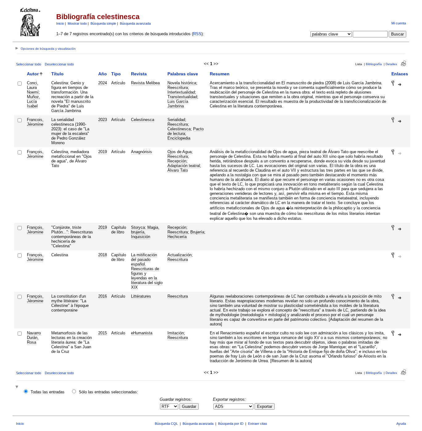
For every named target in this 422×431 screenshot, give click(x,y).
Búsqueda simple (103, 23)
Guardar (189, 406)
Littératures (141, 296)
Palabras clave (182, 73)
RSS (197, 33)
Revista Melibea (145, 83)
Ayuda (401, 423)
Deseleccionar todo (59, 64)
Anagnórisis (141, 151)
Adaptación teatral (183, 165)
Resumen (220, 73)
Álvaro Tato (177, 170)
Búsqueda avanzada (135, 23)
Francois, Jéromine (35, 122)
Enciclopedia (178, 138)
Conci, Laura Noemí (33, 87)
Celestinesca (142, 119)
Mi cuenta (398, 23)
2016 (102, 296)
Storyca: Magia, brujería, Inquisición (145, 232)
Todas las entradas (48, 392)
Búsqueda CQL (166, 423)
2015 (102, 333)
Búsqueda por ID (230, 423)
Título (57, 73)
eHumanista (141, 333)
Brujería (197, 232)
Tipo (116, 73)
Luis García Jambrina (177, 103)
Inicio (60, 23)
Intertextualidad (181, 92)
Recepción (176, 161)
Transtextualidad (182, 96)
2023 (102, 119)
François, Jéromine (35, 154)
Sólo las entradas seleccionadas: (108, 392)
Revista (139, 73)
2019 (102, 151)
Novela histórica (181, 83)
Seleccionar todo (28, 64)
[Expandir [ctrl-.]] (17, 387)
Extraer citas (257, 423)
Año (102, 73)
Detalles (391, 64)
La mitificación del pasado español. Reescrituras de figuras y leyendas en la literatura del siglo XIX (146, 271)
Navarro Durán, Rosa (34, 338)
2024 (102, 83)
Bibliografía (374, 64)
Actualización (179, 255)
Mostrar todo (77, 23)
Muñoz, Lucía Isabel (33, 101)
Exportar (264, 406)
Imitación (175, 333)
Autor (33, 73)
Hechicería (177, 236)
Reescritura (177, 87)
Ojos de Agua (179, 151)
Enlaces (399, 73)
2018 (102, 255)
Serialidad (176, 119)
